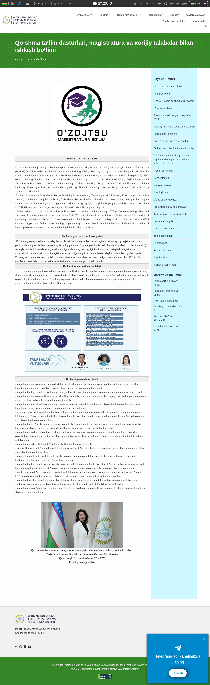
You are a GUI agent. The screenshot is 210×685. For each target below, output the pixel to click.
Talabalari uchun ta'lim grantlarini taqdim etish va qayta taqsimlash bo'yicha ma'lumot (171, 159)
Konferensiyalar (162, 93)
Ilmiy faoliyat (160, 257)
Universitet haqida (163, 221)
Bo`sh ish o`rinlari (163, 235)
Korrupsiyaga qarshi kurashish (170, 214)
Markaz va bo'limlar (36, 59)
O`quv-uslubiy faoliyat (165, 199)
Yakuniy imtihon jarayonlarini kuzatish (174, 126)
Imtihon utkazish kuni (164, 264)
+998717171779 (65, 3)
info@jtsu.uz (43, 3)
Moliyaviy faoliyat (162, 185)
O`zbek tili (198, 4)
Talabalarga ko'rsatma (165, 134)
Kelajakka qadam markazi (167, 86)
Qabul (173, 15)
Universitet (83, 15)
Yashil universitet (173, 21)
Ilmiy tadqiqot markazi (165, 300)
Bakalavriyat (160, 243)
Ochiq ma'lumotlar (128, 15)
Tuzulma (103, 15)
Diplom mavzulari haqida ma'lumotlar (173, 148)
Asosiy (18, 59)
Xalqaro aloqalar (195, 15)
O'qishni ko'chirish (163, 108)
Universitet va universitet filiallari (171, 141)
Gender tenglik (161, 178)
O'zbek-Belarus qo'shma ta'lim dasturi (173, 101)
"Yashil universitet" (163, 170)
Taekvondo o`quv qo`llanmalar (169, 207)
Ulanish (178, 673)
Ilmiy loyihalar (160, 192)
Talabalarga (154, 15)
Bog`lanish (198, 21)
